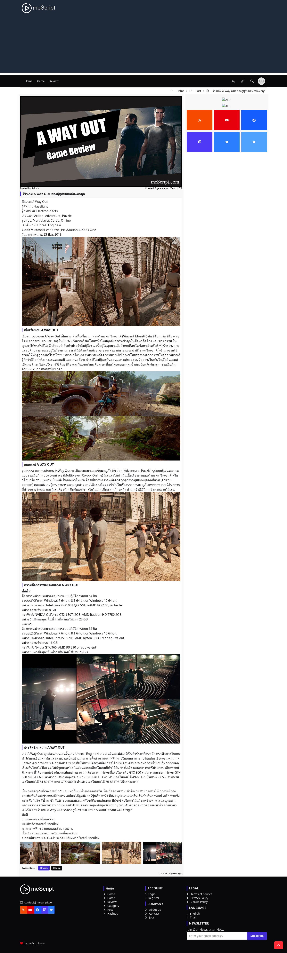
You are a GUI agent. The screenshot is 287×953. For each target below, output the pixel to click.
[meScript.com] (39, 8)
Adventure (53, 216)
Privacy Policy (199, 898)
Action (39, 216)
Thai (193, 917)
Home (28, 81)
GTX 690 (38, 777)
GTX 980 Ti (68, 782)
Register (153, 898)
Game (41, 81)
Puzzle (67, 216)
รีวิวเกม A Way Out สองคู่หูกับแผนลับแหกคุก (238, 91)
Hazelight (41, 206)
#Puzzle (44, 867)
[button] (233, 81)
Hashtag (112, 913)
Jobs (152, 917)
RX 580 (162, 777)
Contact (154, 913)
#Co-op (57, 867)
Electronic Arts (47, 211)
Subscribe (257, 936)
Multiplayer (41, 220)
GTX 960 (135, 772)
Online (66, 220)
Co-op (55, 220)
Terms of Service (201, 894)
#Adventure (28, 867)
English (195, 913)
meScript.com (36, 943)
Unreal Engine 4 (49, 225)
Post (198, 91)
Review (54, 81)
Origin (128, 810)
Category (113, 906)
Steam (111, 810)
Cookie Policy (199, 902)
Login (152, 894)
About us (155, 909)
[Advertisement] (143, 45)
